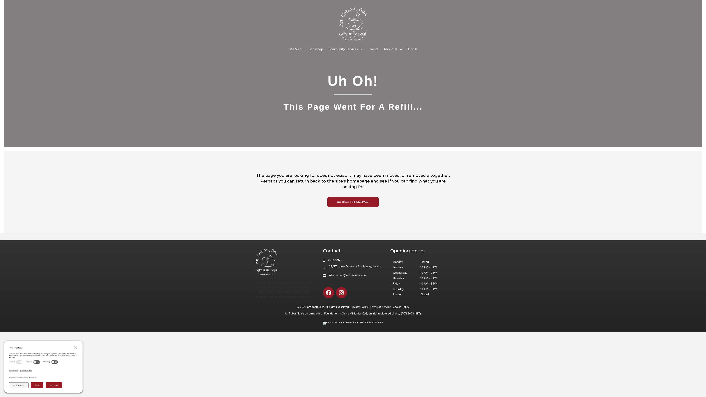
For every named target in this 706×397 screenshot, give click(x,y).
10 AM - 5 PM (428, 267)
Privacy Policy (359, 307)
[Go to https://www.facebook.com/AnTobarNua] (328, 292)
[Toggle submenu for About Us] (401, 49)
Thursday (398, 278)
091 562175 (335, 260)
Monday (398, 262)
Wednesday (400, 273)
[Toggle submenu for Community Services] (361, 49)
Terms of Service (380, 307)
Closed (424, 262)
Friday (396, 284)
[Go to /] (286, 274)
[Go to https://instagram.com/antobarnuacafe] (341, 292)
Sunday (397, 294)
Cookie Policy (401, 307)
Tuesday (398, 267)
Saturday (398, 289)
